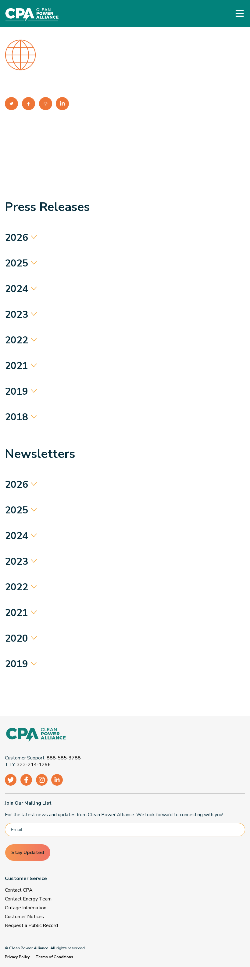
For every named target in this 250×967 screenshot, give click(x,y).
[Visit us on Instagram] (42, 780)
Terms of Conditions (54, 957)
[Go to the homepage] (122, 736)
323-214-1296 (34, 764)
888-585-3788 (64, 758)
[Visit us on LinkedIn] (57, 780)
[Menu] (239, 13)
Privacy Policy (17, 957)
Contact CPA (19, 890)
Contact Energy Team (28, 899)
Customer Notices (24, 916)
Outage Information (25, 907)
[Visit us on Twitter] (10, 780)
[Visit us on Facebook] (26, 780)
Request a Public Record (31, 925)
